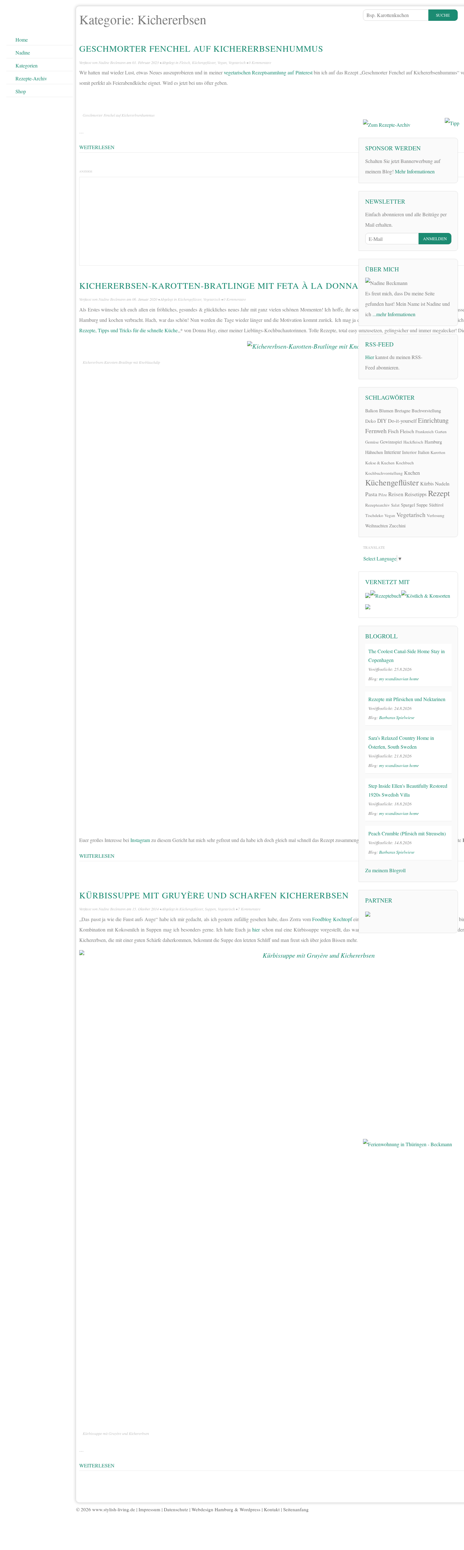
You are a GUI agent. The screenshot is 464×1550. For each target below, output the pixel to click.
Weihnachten (376, 526)
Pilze (382, 494)
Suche (443, 15)
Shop (20, 91)
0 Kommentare (260, 62)
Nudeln (442, 483)
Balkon (371, 411)
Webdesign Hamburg (212, 1509)
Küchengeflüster (204, 62)
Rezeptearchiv (377, 505)
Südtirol (436, 505)
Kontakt (272, 1509)
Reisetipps (416, 494)
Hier (369, 357)
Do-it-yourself (402, 420)
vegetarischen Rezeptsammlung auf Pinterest (268, 72)
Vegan (222, 62)
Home (21, 39)
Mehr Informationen (415, 171)
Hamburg (433, 441)
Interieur (392, 452)
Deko (370, 421)
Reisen (395, 494)
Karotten (438, 452)
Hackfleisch (413, 442)
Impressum (149, 1509)
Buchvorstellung (426, 411)
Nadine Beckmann (112, 62)
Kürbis (427, 483)
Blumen (386, 411)
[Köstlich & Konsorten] (425, 594)
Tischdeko (374, 515)
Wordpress (250, 1509)
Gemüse (372, 442)
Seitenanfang (296, 1509)
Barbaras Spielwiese (396, 717)
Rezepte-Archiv (31, 78)
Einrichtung (433, 420)
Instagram (140, 840)
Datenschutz (176, 1509)
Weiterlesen (97, 147)
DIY (382, 420)
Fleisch (184, 62)
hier (256, 929)
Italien (423, 452)
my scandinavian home (399, 679)
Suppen (210, 908)
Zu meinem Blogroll (385, 870)
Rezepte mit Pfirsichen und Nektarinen (406, 699)
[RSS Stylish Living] (431, 359)
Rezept (439, 493)
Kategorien (26, 65)
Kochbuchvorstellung (384, 473)
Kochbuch (405, 463)
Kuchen (412, 472)
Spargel (408, 505)
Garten (441, 431)
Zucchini (397, 525)
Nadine (22, 52)
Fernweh (376, 431)
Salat (395, 505)
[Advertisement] (410, 68)
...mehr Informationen (393, 314)
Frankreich (424, 431)
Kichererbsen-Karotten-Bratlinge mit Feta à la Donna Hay (229, 285)
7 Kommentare (249, 908)
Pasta (371, 494)
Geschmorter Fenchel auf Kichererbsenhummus (201, 48)
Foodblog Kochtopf (332, 919)
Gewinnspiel (391, 442)
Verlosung (435, 515)
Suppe (422, 505)
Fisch (393, 431)
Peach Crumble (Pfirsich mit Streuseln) (407, 833)
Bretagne (402, 411)
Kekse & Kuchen (380, 463)
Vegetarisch (237, 62)
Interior (409, 452)
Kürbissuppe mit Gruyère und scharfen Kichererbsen (214, 895)
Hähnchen (374, 452)
